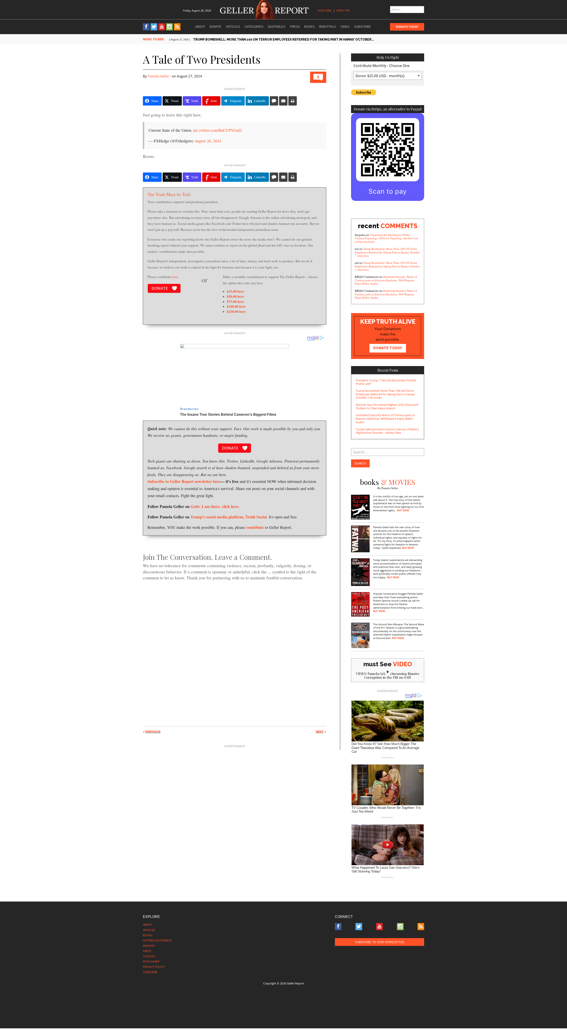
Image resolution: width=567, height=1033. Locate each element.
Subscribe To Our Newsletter (379, 942)
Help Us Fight (388, 57)
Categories (254, 26)
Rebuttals (327, 26)
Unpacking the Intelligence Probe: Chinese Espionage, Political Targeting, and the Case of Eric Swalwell (386, 238)
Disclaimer (151, 961)
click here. (231, 506)
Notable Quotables (157, 940)
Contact (149, 956)
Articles (233, 26)
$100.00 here (236, 306)
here (175, 276)
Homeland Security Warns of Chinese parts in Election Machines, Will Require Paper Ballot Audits (386, 280)
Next (320, 731)
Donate (215, 26)
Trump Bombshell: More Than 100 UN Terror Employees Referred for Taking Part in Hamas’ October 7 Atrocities (387, 252)
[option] (296, 39)
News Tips (343, 10)
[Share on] (274, 101)
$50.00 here (235, 296)
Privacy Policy (154, 967)
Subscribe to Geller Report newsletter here (184, 481)
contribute (255, 527)
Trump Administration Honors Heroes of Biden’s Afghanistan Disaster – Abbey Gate (387, 431)
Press (295, 26)
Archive (149, 946)
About (200, 26)
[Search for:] (407, 9)
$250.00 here (236, 311)
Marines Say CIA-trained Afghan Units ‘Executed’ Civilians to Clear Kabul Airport (387, 406)
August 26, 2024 (207, 140)
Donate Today (407, 27)
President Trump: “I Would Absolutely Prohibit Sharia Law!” (386, 382)
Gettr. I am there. (205, 506)
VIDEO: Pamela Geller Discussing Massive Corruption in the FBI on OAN (387, 675)
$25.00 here (235, 291)
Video (345, 26)
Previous (153, 731)
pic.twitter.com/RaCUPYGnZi (217, 130)
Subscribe (324, 10)
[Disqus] (234, 645)
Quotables (276, 26)
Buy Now (403, 510)
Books (309, 26)
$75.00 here (235, 301)
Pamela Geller (158, 76)
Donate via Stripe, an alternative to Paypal (387, 109)
